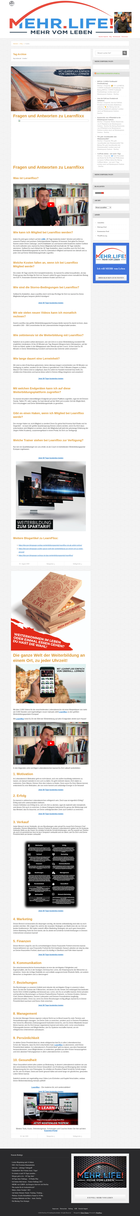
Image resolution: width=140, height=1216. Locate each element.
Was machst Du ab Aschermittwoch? (23, 1187)
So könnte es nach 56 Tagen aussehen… (24, 1173)
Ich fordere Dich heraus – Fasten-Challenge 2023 (27, 1182)
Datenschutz (63, 1209)
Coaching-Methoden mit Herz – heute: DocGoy (26, 1198)
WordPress (99, 1213)
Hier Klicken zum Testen (111, 277)
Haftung (70, 1209)
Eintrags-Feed (102, 227)
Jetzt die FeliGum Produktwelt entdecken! (107, 99)
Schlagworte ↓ (77, 564)
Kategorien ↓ (51, 564)
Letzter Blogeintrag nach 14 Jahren (23, 1162)
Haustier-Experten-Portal (108, 73)
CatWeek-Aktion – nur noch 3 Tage (109, 154)
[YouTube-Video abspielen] (51, 205)
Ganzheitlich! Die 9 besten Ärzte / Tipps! (25, 1170)
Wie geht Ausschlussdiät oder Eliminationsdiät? (107, 137)
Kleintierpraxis (116, 36)
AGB (75, 1209)
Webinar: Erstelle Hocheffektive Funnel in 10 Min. (27, 1195)
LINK (43, 239)
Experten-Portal (50, 1131)
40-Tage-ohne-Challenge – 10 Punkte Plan (25, 1179)
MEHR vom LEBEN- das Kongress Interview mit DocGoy (30, 1184)
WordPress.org (102, 236)
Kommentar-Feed (103, 231)
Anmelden (100, 222)
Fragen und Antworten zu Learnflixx (48, 116)
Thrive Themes (85, 1213)
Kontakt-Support (83, 1209)
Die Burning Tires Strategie (20, 1201)
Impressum (55, 1209)
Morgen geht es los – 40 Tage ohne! (23, 1176)
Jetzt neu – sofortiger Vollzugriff (22, 1168)
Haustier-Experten (103, 36)
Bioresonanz (125, 36)
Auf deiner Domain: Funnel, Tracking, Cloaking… (28, 1193)
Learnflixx (63, 712)
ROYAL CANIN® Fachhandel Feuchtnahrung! (107, 82)
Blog (110, 36)
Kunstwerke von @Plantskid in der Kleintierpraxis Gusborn (109, 118)
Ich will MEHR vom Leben (100, 1197)
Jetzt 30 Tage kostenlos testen (50, 303)
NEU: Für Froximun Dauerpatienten (23, 1165)
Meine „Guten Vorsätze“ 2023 (21, 1190)
